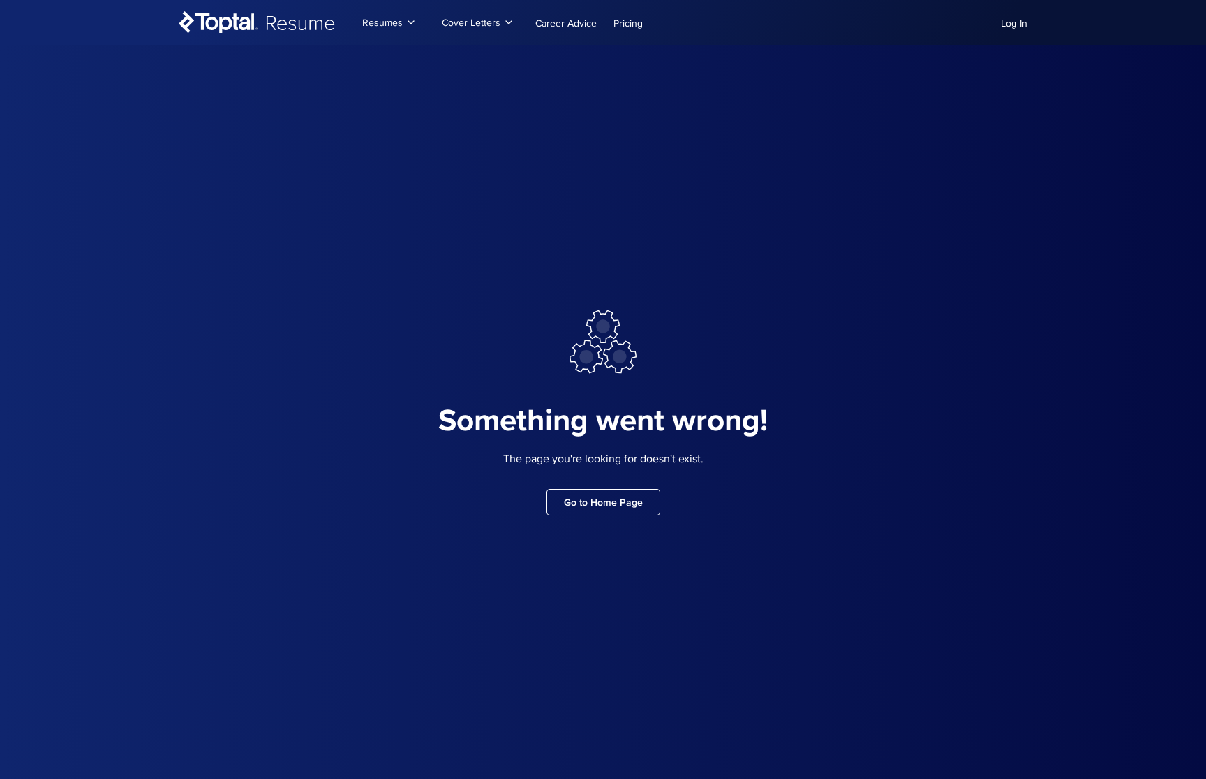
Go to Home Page (603, 502)
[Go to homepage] (257, 22)
